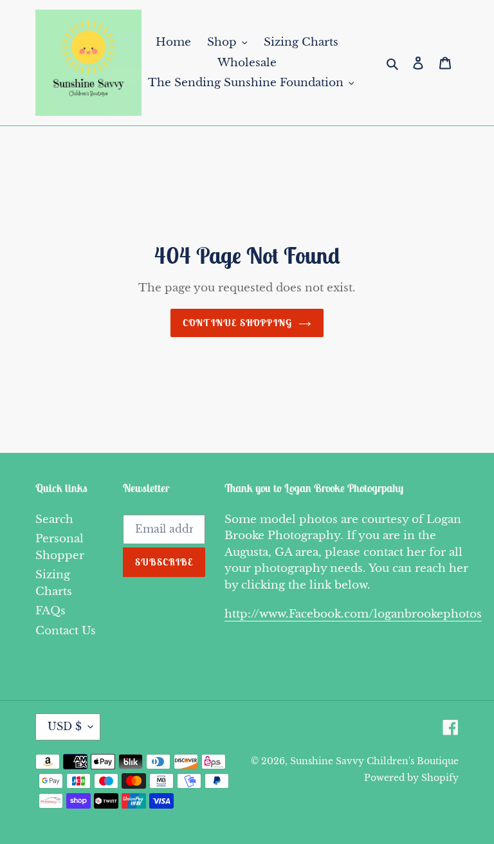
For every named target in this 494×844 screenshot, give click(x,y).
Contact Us (65, 631)
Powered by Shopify (411, 778)
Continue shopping (237, 322)
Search (54, 519)
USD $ (65, 726)
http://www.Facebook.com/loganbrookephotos (353, 614)
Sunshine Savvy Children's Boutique (374, 761)
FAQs (50, 611)
